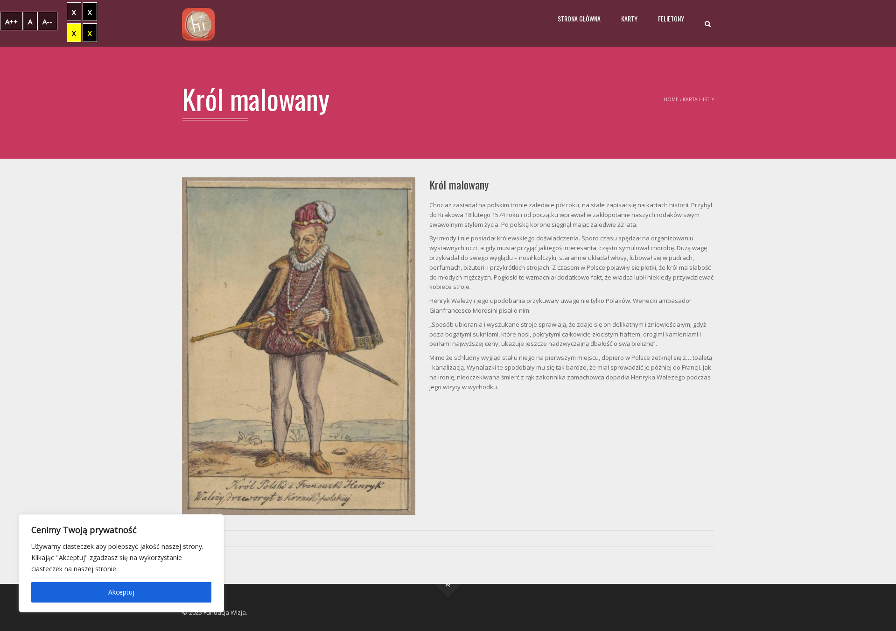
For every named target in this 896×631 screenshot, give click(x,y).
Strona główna (579, 18)
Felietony (671, 18)
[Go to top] (448, 584)
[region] (121, 563)
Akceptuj (121, 592)
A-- (47, 21)
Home (671, 99)
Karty (629, 18)
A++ (11, 21)
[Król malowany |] (198, 23)
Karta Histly (698, 99)
